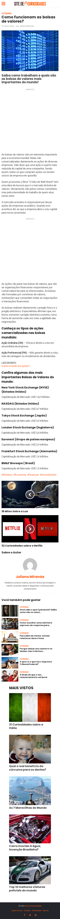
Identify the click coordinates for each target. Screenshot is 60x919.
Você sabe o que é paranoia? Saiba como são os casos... (38, 611)
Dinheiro (7, 474)
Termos (46, 910)
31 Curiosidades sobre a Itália (26, 726)
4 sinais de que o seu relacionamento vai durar (33, 676)
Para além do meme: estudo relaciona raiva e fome (35, 637)
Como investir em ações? (16, 365)
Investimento (49, 474)
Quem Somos (17, 910)
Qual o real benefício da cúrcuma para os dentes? (27, 768)
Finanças (34, 474)
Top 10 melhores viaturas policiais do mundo (27, 888)
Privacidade (36, 910)
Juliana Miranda (27, 26)
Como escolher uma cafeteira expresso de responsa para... (36, 624)
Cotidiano (7, 13)
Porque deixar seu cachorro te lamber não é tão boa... (36, 650)
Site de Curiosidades (33, 906)
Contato (27, 910)
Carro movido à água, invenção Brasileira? (25, 847)
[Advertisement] (30, 121)
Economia (20, 474)
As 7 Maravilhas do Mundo (28, 808)
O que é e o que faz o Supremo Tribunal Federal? (36, 663)
